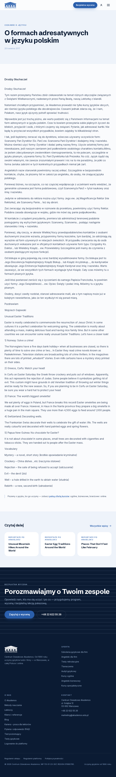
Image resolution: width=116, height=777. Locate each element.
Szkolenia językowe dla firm (74, 652)
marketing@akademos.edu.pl (75, 715)
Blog (7, 719)
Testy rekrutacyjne (70, 661)
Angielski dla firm (69, 657)
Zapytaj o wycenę (19, 614)
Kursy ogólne (67, 676)
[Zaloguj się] (101, 5)
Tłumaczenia (67, 666)
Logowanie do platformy (16, 743)
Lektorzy (9, 710)
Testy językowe (12, 739)
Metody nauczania (13, 705)
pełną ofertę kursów (59, 496)
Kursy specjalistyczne (71, 685)
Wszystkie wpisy (99, 525)
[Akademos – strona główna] (10, 5)
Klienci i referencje (13, 715)
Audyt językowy (68, 671)
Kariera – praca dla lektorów (18, 724)
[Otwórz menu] (108, 5)
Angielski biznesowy (70, 681)
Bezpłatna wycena (85, 5)
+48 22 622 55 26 (51, 614)
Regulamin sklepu (12, 758)
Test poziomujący (13, 734)
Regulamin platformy (32, 758)
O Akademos (11, 700)
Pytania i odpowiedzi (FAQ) (17, 729)
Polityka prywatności (54, 758)
